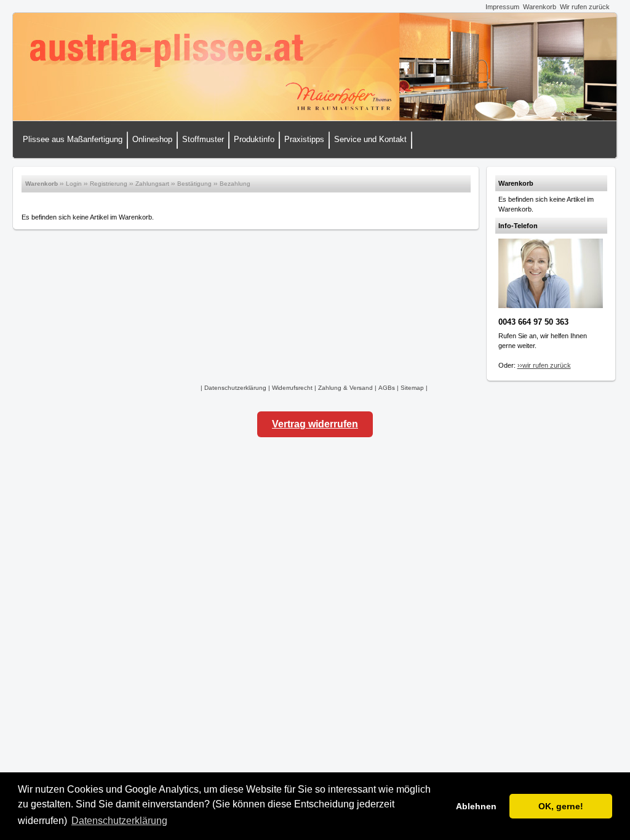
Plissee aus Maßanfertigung (72, 139)
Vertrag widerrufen (315, 424)
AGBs (386, 387)
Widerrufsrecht (292, 387)
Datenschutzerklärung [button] (119, 820)
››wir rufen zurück (544, 365)
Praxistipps (304, 139)
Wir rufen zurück (585, 6)
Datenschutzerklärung (235, 387)
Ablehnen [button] (476, 806)
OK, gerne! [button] (560, 806)
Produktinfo (254, 139)
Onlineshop (152, 139)
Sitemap (412, 387)
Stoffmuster (203, 139)
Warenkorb (539, 6)
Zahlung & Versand (345, 387)
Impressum (502, 6)
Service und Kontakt (370, 139)
